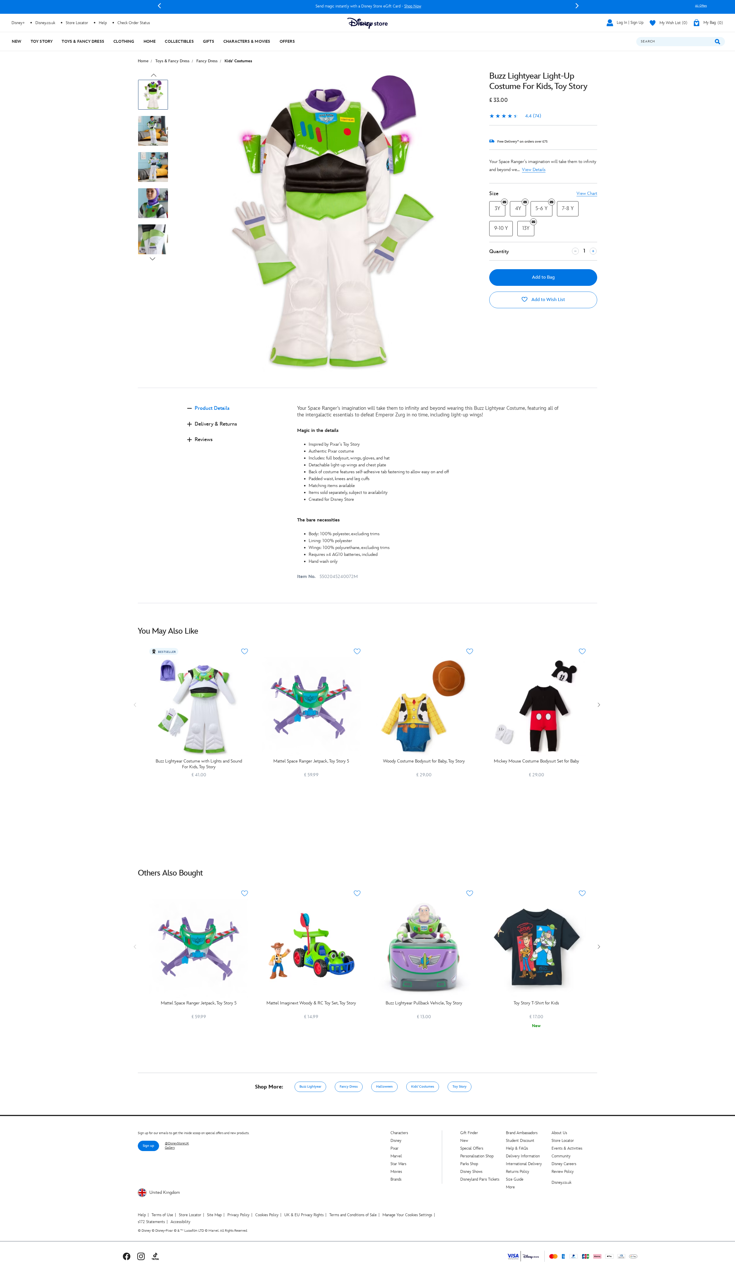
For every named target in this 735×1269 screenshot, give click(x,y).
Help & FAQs (517, 1148)
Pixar (394, 1148)
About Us (559, 1132)
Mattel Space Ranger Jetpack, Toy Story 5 (311, 761)
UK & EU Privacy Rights (304, 1214)
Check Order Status (133, 22)
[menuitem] (16, 41)
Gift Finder (469, 1132)
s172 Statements (151, 1221)
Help (142, 1214)
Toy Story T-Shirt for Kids (536, 1003)
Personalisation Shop (477, 1156)
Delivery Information (523, 1156)
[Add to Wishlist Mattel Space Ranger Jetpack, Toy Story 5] (357, 651)
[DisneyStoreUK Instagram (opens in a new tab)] (141, 1256)
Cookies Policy (266, 1214)
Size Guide (514, 1179)
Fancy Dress (349, 1086)
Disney (395, 1140)
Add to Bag (543, 277)
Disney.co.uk (561, 1182)
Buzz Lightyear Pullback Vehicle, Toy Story (424, 1003)
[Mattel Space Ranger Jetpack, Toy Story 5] (311, 706)
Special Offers (471, 1148)
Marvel (396, 1156)
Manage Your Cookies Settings (407, 1214)
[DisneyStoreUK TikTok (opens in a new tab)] (155, 1256)
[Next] (577, 6)
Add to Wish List (547, 299)
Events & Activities (567, 1148)
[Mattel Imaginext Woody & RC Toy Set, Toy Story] (311, 948)
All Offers (701, 5)
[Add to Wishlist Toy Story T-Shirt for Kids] (582, 893)
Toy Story (459, 1086)
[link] (515, 116)
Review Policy (563, 1171)
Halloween (384, 1086)
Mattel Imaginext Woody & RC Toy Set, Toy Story (311, 1003)
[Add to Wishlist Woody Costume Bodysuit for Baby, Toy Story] (469, 651)
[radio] (497, 209)
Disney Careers (564, 1163)
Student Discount (520, 1140)
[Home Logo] (367, 23)
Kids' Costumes (422, 1086)
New (464, 1140)
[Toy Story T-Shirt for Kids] (536, 948)
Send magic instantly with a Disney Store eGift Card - (368, 6)
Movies (396, 1171)
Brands (395, 1179)
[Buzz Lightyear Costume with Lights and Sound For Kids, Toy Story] (198, 706)
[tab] (237, 413)
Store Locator (563, 1140)
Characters (399, 1132)
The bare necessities (318, 520)
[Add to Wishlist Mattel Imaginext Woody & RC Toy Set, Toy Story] (357, 893)
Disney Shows (471, 1171)
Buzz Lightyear (310, 1086)
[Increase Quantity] (593, 251)
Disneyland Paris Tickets (479, 1179)
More (510, 1187)
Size (493, 194)
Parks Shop (469, 1163)
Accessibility (180, 1221)
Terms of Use (162, 1214)
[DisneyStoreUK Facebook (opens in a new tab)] (126, 1256)
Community (561, 1156)
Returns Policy (517, 1171)
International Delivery (524, 1163)
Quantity (499, 252)
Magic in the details (318, 430)
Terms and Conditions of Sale (353, 1214)
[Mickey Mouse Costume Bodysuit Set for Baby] (536, 706)
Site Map (214, 1214)
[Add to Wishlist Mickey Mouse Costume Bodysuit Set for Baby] (582, 651)
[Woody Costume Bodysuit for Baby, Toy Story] (423, 706)
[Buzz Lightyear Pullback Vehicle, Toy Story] (423, 948)
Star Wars (398, 1163)
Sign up (148, 1146)
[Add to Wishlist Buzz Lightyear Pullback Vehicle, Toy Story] (469, 893)
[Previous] (159, 6)
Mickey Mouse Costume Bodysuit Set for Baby (536, 761)
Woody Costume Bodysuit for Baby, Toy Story (424, 761)
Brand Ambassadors (521, 1132)
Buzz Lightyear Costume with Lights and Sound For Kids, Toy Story (199, 764)
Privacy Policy (238, 1214)
